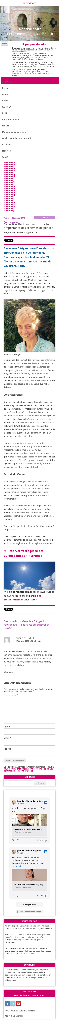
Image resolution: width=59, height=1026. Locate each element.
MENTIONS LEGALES (14, 1016)
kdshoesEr (9, 196)
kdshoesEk (9, 182)
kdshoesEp (9, 192)
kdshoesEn (9, 188)
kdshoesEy (9, 210)
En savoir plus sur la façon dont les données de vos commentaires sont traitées (29, 768)
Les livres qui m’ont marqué (16, 138)
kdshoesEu (9, 202)
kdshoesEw (9, 206)
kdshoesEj (9, 180)
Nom (7, 726)
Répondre (8, 672)
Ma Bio (5, 125)
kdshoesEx (9, 208)
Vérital (5, 100)
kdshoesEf (9, 172)
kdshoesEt (9, 200)
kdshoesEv (9, 204)
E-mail (7, 737)
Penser (5, 88)
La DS (5, 94)
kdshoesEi (9, 178)
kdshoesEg (9, 174)
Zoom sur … (8, 81)
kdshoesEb (9, 164)
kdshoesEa (9, 162)
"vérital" (29, 948)
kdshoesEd (9, 168)
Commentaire (11, 695)
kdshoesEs (9, 198)
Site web (7, 748)
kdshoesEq (9, 194)
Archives (6, 144)
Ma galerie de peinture (14, 132)
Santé (5, 157)
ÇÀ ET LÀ (6, 106)
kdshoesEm (9, 186)
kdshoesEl (9, 184)
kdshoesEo (9, 190)
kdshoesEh (9, 176)
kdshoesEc (9, 166)
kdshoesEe (9, 170)
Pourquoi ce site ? (11, 119)
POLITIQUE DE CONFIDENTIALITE (20, 1010)
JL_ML (5, 113)
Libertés (6, 150)
